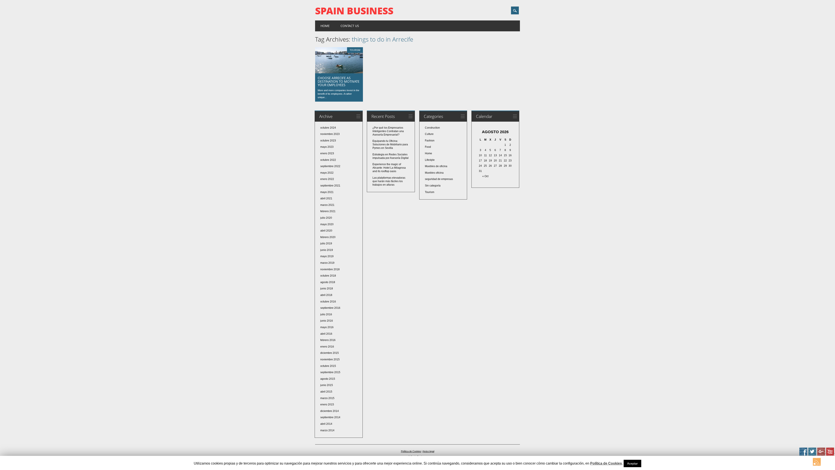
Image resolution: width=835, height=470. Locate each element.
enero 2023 (327, 153)
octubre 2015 (328, 366)
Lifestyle (430, 159)
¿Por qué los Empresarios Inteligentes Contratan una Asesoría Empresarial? (388, 131)
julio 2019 (326, 243)
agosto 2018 (327, 282)
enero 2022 (327, 179)
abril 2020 (326, 230)
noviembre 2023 (330, 134)
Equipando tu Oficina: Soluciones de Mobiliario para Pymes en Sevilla (390, 144)
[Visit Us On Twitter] (812, 455)
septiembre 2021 (330, 185)
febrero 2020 (328, 237)
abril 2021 (326, 198)
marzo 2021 (327, 204)
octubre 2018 (328, 275)
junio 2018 (326, 288)
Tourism (355, 50)
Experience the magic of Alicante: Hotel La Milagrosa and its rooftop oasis (389, 168)
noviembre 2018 (330, 269)
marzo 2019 (327, 262)
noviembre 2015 (330, 359)
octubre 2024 (328, 127)
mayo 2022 (327, 172)
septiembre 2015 (330, 372)
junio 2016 (326, 320)
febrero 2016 (328, 340)
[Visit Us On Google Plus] (821, 455)
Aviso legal (428, 451)
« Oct (485, 176)
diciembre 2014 (329, 411)
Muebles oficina (434, 172)
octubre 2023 (328, 140)
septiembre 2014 (330, 417)
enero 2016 (327, 346)
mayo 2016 (327, 327)
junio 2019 (326, 250)
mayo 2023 (327, 146)
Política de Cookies (411, 451)
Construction (432, 127)
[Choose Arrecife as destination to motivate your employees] (339, 72)
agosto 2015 (327, 378)
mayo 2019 (327, 256)
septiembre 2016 (330, 307)
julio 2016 (326, 314)
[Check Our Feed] (816, 465)
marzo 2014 (327, 430)
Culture (429, 134)
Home (325, 26)
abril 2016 (326, 333)
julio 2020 (326, 217)
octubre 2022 (328, 159)
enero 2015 (327, 404)
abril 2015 (326, 391)
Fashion (429, 140)
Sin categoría (433, 185)
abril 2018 (326, 295)
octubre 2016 (328, 301)
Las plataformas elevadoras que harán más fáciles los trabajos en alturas (388, 181)
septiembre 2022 (330, 166)
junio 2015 (326, 385)
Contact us (350, 26)
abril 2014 (326, 423)
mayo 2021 (327, 192)
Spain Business (354, 10)
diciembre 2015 (329, 352)
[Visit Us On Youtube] (829, 455)
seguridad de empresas (439, 179)
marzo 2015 (327, 398)
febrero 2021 (328, 211)
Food (428, 146)
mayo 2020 (327, 224)
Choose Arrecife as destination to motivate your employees (338, 81)
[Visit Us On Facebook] (803, 455)
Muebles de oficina (436, 166)
